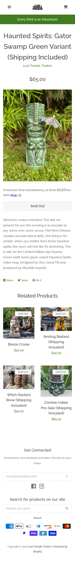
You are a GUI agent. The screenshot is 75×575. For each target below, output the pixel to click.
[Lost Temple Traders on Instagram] (41, 487)
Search (38, 518)
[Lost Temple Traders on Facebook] (33, 487)
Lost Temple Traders (37, 66)
